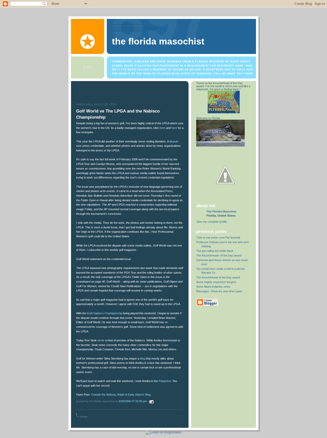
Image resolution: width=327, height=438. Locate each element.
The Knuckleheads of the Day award (218, 255)
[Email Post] (151, 401)
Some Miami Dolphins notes (213, 286)
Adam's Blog (142, 394)
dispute (173, 141)
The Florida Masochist (158, 41)
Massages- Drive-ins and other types (219, 291)
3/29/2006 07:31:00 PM (133, 401)
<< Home (81, 416)
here (162, 127)
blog (142, 358)
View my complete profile (211, 221)
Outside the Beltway (103, 394)
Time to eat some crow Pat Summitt (218, 237)
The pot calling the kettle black (214, 250)
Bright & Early (125, 394)
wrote (101, 340)
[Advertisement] (130, 92)
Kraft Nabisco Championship (104, 313)
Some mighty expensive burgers (216, 282)
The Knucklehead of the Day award (218, 277)
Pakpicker (165, 381)
